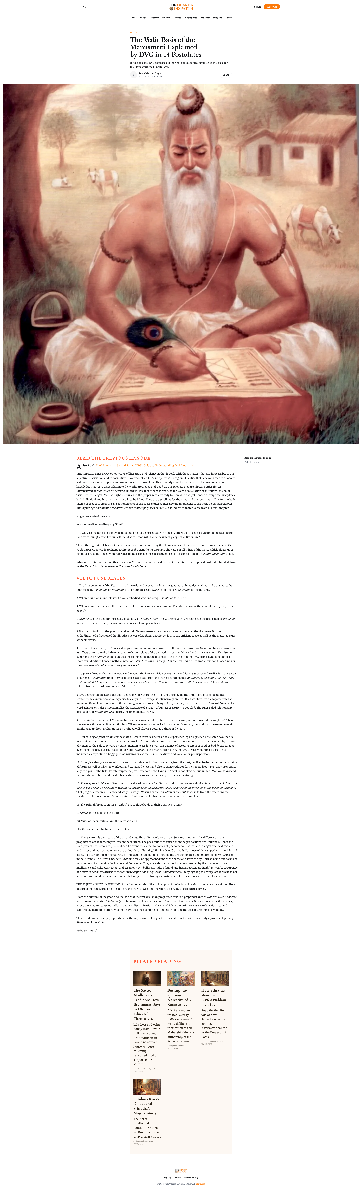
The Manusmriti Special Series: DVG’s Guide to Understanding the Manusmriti (145, 465)
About (228, 17)
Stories (177, 17)
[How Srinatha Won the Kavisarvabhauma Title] (215, 1008)
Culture (166, 17)
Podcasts (205, 17)
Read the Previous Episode (257, 457)
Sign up (167, 1177)
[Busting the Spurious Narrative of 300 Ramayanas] (181, 1010)
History (155, 17)
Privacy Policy (191, 1177)
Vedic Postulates (251, 462)
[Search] (84, 6)
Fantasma (200, 1183)
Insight (143, 17)
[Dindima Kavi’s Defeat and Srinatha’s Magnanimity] (147, 1112)
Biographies (190, 17)
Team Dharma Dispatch (151, 73)
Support (217, 17)
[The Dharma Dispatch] (181, 7)
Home (133, 17)
